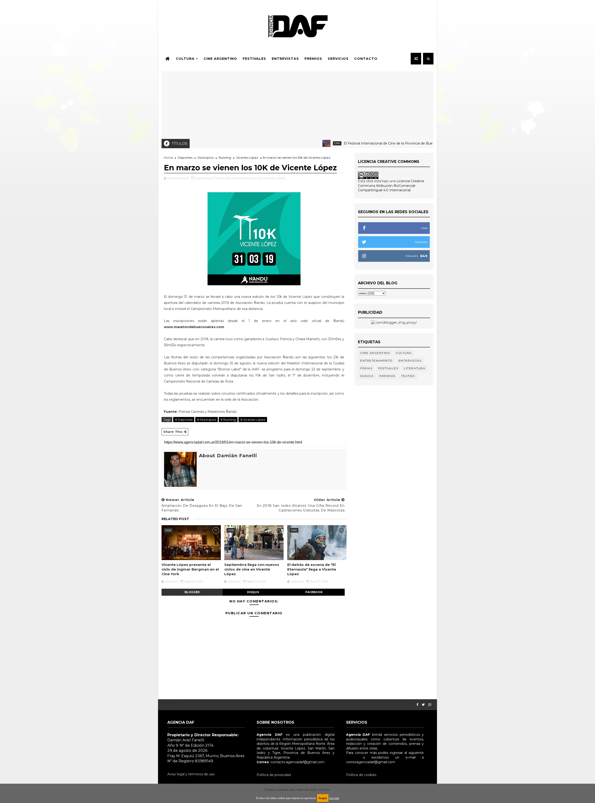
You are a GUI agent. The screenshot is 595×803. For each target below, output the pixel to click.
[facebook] (417, 704)
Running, (256, 178)
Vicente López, (274, 178)
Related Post (175, 519)
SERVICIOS (338, 59)
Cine (319, 143)
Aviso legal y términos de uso (191, 774)
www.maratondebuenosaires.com (194, 327)
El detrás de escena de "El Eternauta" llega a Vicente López (311, 569)
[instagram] (429, 704)
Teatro (408, 376)
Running (225, 157)
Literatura (414, 368)
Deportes (185, 157)
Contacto (365, 59)
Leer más (334, 798)
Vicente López (247, 157)
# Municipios (206, 419)
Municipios (206, 157)
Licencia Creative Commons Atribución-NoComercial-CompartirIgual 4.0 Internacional (391, 185)
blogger (192, 592)
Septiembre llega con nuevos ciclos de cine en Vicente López (251, 569)
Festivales (254, 59)
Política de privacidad (274, 775)
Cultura (185, 59)
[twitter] (423, 704)
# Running (228, 419)
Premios (313, 59)
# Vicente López (252, 419)
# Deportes (183, 419)
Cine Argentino (220, 59)
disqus (253, 592)
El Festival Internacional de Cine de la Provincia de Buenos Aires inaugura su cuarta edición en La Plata (409, 143)
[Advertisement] (297, 104)
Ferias (366, 368)
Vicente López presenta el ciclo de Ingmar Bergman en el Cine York (190, 569)
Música (367, 376)
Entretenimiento (376, 360)
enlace (351, 757)
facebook (314, 592)
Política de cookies (361, 775)
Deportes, (223, 178)
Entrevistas (285, 59)
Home (168, 157)
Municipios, (240, 178)
